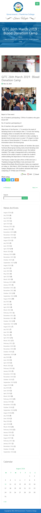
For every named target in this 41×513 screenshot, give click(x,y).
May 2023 (7, 274)
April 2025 (7, 224)
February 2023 (8, 282)
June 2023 (7, 271)
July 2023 (6, 268)
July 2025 (6, 218)
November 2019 (9, 377)
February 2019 (8, 399)
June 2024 (7, 246)
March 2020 (7, 366)
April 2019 (7, 393)
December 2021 (8, 315)
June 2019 (7, 391)
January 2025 (7, 229)
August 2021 (7, 327)
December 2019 (8, 374)
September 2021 (9, 324)
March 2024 (7, 251)
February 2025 (8, 226)
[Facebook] (4, 179)
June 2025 (7, 221)
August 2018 (7, 413)
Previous (8, 188)
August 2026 (7, 212)
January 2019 (7, 402)
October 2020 (8, 352)
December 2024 (8, 232)
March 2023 (7, 279)
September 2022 (9, 296)
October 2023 (8, 260)
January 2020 (7, 371)
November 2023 (9, 257)
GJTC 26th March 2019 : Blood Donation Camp (20, 78)
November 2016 (9, 446)
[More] (17, 179)
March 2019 (7, 396)
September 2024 (9, 238)
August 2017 (7, 438)
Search (6, 195)
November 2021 (9, 318)
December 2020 (8, 346)
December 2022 (8, 288)
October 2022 (8, 293)
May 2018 (7, 421)
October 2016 (8, 449)
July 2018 (6, 416)
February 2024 (8, 254)
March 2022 (7, 310)
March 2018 (7, 427)
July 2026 (6, 215)
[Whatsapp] (8, 179)
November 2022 (9, 290)
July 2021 (6, 329)
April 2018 (7, 424)
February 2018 (8, 430)
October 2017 (8, 435)
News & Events (9, 39)
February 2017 (8, 441)
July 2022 (6, 302)
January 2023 (7, 285)
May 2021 (7, 335)
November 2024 (9, 235)
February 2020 (8, 368)
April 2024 (7, 249)
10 (5, 484)
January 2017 (7, 443)
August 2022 (7, 299)
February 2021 (8, 343)
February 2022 (8, 313)
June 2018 (7, 418)
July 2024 (6, 243)
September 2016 (9, 452)
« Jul (5, 502)
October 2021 (8, 321)
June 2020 (7, 360)
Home (20, 37)
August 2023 (7, 265)
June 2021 (7, 332)
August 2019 (7, 385)
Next (34, 188)
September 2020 (9, 354)
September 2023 (9, 263)
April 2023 (7, 276)
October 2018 (8, 407)
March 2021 (7, 340)
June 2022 (7, 304)
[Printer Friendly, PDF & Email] (30, 174)
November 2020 (9, 349)
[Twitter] (12, 179)
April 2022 (7, 307)
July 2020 (6, 357)
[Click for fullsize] (20, 63)
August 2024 (7, 240)
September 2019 (9, 382)
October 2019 (8, 379)
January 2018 (7, 432)
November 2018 (9, 404)
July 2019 (6, 388)
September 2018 (9, 410)
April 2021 (7, 338)
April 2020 (7, 363)
